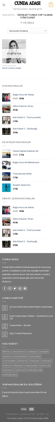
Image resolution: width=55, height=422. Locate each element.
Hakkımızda (12, 414)
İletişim (40, 414)
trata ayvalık (45, 365)
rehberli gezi (18, 365)
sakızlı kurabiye (32, 365)
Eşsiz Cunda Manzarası (20, 333)
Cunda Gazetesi (27, 414)
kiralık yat (7, 365)
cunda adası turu (18, 351)
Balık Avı (6, 351)
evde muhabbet (9, 361)
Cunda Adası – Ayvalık (20, 325)
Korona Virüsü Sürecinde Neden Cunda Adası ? (31, 308)
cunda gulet (43, 351)
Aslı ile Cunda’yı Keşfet (11, 68)
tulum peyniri (8, 370)
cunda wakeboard (20, 356)
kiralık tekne (46, 361)
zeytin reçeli (20, 370)
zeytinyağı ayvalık (35, 370)
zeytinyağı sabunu (10, 374)
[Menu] (4, 4)
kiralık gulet (34, 361)
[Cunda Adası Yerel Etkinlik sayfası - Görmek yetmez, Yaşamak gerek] (27, 3)
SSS (47, 414)
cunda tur (6, 356)
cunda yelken (35, 356)
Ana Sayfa (8, 14)
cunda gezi (32, 351)
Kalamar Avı (23, 361)
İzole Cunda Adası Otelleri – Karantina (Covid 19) (31, 317)
